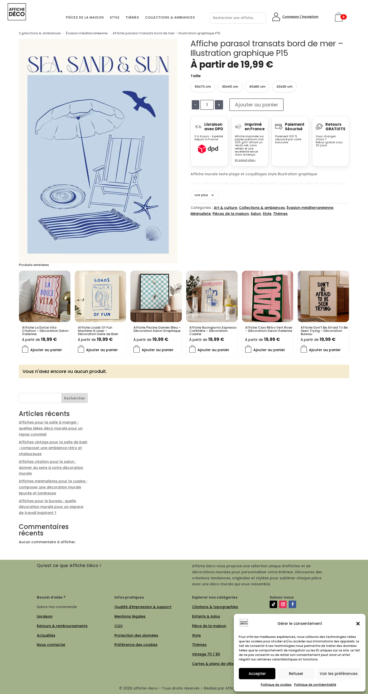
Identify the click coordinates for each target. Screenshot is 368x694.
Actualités (46, 635)
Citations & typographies (215, 606)
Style (115, 17)
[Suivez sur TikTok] (273, 604)
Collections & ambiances (170, 17)
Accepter (257, 673)
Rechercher (74, 398)
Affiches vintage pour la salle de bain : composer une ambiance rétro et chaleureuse (53, 448)
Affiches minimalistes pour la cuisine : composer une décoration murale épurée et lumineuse (53, 487)
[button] (357, 623)
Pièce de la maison (209, 625)
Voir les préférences (339, 673)
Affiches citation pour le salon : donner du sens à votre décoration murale (51, 467)
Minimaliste (201, 213)
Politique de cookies (276, 684)
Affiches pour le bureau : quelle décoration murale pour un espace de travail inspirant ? (51, 506)
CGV (118, 625)
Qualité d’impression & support (142, 606)
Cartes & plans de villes (213, 663)
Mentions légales (129, 616)
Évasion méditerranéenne (87, 33)
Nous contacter (51, 644)
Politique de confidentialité (315, 684)
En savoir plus (245, 160)
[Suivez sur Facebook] (292, 604)
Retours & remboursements (62, 625)
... (22, 33)
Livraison (45, 616)
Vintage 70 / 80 (206, 654)
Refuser (296, 673)
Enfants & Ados (206, 616)
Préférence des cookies (135, 644)
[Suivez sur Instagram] (283, 604)
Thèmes (132, 17)
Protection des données (136, 635)
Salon (256, 213)
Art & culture (225, 207)
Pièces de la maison (85, 17)
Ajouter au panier (256, 104)
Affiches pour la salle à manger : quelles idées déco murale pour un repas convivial (51, 428)
